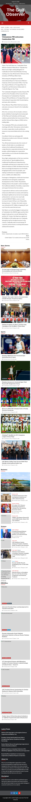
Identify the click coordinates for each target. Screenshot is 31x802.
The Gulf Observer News (7, 300)
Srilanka (17, 503)
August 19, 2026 (16, 300)
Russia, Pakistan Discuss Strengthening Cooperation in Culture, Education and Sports (15, 744)
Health (13, 529)
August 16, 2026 (14, 412)
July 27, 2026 (14, 719)
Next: (17, 237)
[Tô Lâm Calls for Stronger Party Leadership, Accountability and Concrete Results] (15, 258)
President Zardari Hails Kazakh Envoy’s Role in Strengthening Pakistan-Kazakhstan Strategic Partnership (13, 739)
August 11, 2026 (24, 522)
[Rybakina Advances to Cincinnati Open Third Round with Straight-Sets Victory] (15, 370)
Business (4, 482)
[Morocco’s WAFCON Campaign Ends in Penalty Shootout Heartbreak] (15, 397)
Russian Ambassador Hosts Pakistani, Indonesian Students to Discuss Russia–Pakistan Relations (15, 635)
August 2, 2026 (14, 666)
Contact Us (15, 3)
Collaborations (22, 3)
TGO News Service (6, 41)
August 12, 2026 (16, 512)
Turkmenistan (8, 431)
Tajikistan (17, 529)
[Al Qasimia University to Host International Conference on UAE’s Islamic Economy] (6, 497)
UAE (17, 494)
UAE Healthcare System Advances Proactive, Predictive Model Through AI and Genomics (20, 544)
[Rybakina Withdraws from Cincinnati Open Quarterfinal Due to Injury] (15, 344)
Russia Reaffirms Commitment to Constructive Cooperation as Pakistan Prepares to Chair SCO (13, 754)
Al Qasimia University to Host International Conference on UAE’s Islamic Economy (19, 497)
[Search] (28, 23)
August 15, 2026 (16, 438)
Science (16, 561)
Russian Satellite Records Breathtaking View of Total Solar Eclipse (20, 564)
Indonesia (9, 603)
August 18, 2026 (16, 537)
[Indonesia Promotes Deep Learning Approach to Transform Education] (15, 595)
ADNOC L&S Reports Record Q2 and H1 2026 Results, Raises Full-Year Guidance (20, 519)
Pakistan (4, 321)
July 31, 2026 (16, 693)
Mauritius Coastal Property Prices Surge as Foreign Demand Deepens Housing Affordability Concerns (15, 486)
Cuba (13, 550)
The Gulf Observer (15, 12)
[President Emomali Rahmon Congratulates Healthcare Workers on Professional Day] (6, 533)
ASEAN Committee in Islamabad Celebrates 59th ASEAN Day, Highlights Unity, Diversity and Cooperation (15, 749)
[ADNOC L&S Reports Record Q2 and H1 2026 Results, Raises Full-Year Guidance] (6, 519)
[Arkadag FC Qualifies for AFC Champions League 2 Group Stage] (15, 423)
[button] (2, 23)
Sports (9, 352)
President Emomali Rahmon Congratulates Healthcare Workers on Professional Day (19, 533)
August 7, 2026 (16, 638)
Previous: (15, 233)
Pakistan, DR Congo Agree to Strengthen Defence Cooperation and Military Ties (14, 733)
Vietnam (4, 34)
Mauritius (9, 482)
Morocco (4, 405)
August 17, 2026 (16, 385)
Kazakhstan (4, 352)
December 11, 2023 (16, 41)
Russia (13, 561)
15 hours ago (14, 359)
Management (9, 3)
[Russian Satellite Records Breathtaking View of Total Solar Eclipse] (6, 564)
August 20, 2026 (16, 489)
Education (4, 603)
